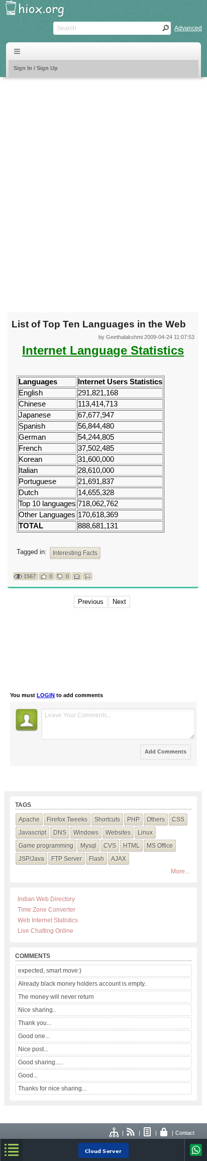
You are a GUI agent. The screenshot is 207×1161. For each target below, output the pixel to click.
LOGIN (46, 695)
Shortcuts (107, 819)
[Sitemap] (114, 1133)
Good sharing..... (40, 1062)
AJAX (118, 858)
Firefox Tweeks (67, 819)
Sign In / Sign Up (36, 68)
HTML (131, 845)
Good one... (34, 1036)
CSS (178, 819)
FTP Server (66, 858)
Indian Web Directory (46, 899)
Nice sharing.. (37, 1009)
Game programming (46, 845)
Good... (28, 1075)
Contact (184, 1133)
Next (119, 601)
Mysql (88, 845)
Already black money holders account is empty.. (82, 983)
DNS (59, 832)
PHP (133, 819)
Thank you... (34, 1023)
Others (156, 819)
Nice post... (33, 1049)
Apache (29, 819)
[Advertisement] (103, 188)
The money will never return (56, 996)
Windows (85, 832)
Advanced (188, 28)
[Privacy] (164, 1133)
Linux (145, 832)
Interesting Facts (75, 553)
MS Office (160, 845)
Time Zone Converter (46, 909)
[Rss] (131, 1133)
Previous (91, 601)
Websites (118, 832)
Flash (96, 858)
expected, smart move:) (49, 970)
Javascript (32, 832)
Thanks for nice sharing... (52, 1088)
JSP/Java (31, 858)
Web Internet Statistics (48, 920)
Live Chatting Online (45, 930)
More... (180, 871)
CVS (110, 845)
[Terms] (147, 1133)
